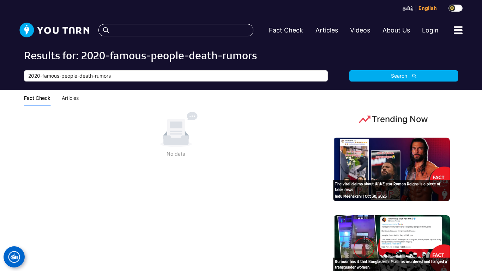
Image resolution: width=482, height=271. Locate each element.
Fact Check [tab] (37, 98)
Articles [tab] (70, 98)
